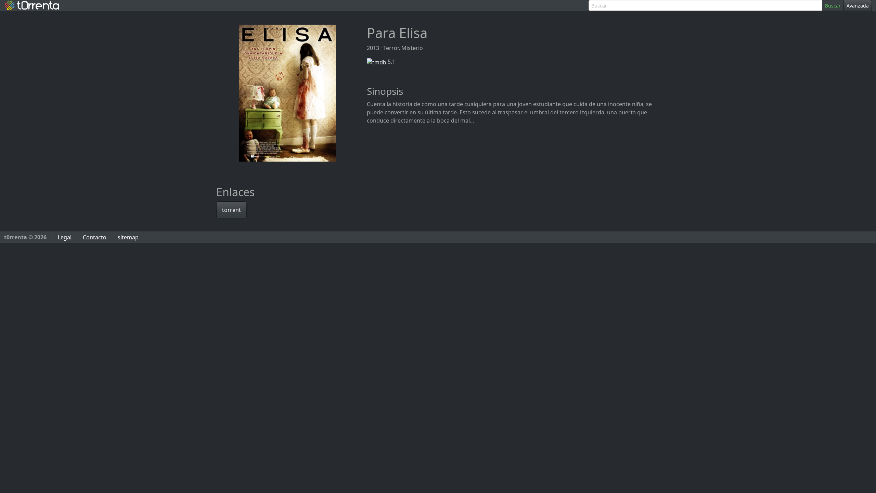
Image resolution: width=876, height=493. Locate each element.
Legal (65, 237)
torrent (231, 210)
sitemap (128, 237)
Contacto (94, 237)
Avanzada (858, 5)
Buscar (833, 5)
